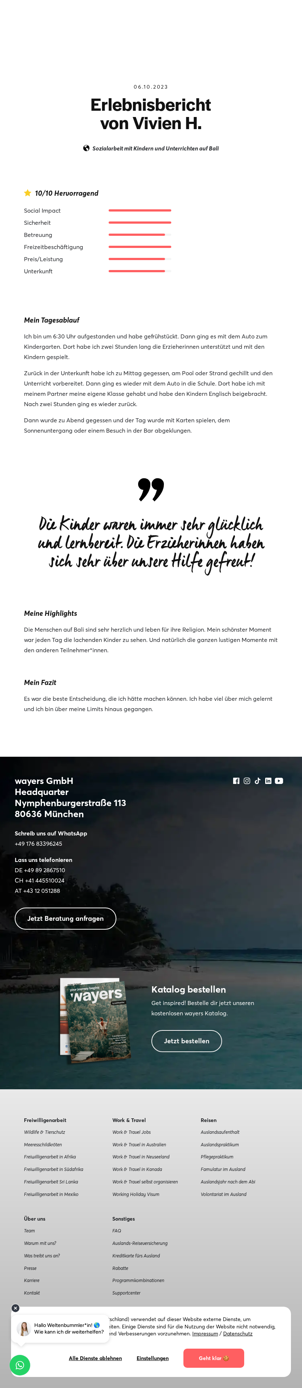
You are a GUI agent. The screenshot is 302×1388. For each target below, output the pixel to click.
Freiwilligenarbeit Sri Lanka (51, 1182)
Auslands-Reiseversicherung (140, 1243)
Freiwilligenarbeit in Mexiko (51, 1194)
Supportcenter (126, 1293)
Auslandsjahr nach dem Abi (228, 1182)
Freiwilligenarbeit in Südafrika (53, 1169)
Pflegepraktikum (217, 1157)
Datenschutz (238, 1333)
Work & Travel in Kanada (137, 1169)
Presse (30, 1268)
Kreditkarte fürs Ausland (136, 1256)
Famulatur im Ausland (223, 1169)
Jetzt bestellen (187, 1041)
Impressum (205, 1333)
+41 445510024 (44, 880)
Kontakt (32, 1293)
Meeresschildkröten (43, 1144)
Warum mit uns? (40, 1243)
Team (29, 1230)
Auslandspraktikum (220, 1144)
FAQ (116, 1230)
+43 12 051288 (41, 890)
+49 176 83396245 (38, 843)
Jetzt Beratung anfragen (65, 918)
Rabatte (120, 1268)
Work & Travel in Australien (139, 1144)
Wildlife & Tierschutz (44, 1132)
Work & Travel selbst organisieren (145, 1182)
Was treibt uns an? (42, 1256)
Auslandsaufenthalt (220, 1132)
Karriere (31, 1280)
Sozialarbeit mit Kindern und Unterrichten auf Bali (155, 148)
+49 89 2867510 (44, 870)
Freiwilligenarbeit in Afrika (50, 1157)
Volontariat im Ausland (223, 1194)
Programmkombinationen (138, 1280)
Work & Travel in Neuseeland (140, 1157)
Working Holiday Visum (135, 1194)
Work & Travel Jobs (131, 1132)
